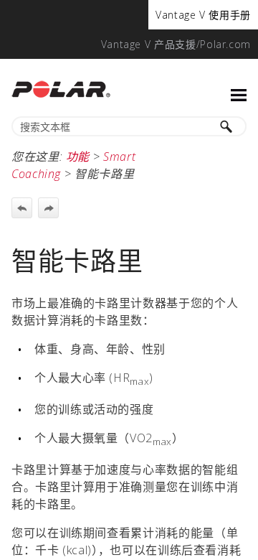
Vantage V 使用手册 (203, 15)
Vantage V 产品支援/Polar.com (176, 44)
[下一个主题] (48, 207)
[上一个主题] (21, 207)
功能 (78, 156)
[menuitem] (203, 14)
